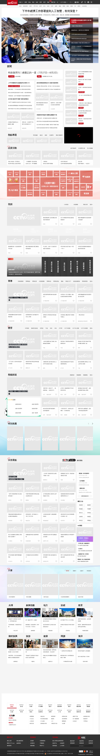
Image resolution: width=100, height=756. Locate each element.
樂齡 (60, 6)
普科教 (89, 512)
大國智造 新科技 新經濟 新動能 (48, 162)
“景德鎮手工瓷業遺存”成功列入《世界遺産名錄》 (14, 620)
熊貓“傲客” (49, 414)
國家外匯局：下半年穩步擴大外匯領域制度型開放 (19, 89)
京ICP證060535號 (11, 753)
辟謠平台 (54, 743)
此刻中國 (15, 229)
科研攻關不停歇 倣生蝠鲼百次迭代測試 (50, 556)
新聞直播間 (81, 92)
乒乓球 (60, 328)
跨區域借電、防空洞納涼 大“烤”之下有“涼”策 (32, 515)
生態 (30, 6)
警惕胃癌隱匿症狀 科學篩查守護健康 (67, 535)
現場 (44, 224)
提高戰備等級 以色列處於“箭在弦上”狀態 (32, 315)
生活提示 (75, 721)
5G (75, 6)
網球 (79, 347)
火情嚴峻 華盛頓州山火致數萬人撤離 (13, 123)
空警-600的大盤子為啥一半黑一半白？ (67, 247)
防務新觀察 (20, 281)
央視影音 (32, 743)
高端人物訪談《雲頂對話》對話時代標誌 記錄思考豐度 (14, 162)
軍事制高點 (56, 281)
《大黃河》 (80, 548)
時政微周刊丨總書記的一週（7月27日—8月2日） (33, 72)
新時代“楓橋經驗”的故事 (83, 561)
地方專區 (14, 190)
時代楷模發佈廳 (44, 718)
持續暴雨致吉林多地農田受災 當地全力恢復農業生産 (48, 89)
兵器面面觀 (41, 281)
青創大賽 (85, 204)
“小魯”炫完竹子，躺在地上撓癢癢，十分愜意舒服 (67, 409)
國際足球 (28, 368)
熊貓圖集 (85, 375)
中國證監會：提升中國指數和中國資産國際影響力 (19, 95)
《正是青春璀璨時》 (65, 596)
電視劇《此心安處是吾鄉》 (84, 559)
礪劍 (62, 281)
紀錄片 (81, 570)
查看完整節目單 (85, 496)
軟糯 (62, 394)
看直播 (86, 193)
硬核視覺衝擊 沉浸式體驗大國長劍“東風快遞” (50, 218)
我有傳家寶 (64, 718)
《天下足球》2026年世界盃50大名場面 (80, 55)
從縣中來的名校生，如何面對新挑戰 (84, 620)
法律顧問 (62, 743)
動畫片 (74, 570)
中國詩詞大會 (54, 723)
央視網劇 (75, 204)
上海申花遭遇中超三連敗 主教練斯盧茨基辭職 (50, 342)
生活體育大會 (81, 148)
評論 (29, 2)
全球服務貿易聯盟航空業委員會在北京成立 (49, 620)
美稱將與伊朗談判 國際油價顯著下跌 (47, 115)
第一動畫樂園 (76, 718)
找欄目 (76, 187)
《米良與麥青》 (12, 596)
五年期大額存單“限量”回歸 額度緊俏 (18, 99)
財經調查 (10, 520)
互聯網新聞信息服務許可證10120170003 (15, 751)
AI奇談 (32, 229)
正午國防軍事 (11, 321)
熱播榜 (87, 177)
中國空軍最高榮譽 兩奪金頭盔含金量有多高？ (32, 495)
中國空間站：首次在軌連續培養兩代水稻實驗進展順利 (14, 656)
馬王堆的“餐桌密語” (82, 556)
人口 (52, 721)
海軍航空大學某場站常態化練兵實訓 (49, 315)
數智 (72, 6)
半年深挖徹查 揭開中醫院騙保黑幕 (15, 556)
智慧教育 (91, 743)
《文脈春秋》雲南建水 (83, 538)
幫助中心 (42, 745)
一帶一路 (35, 6)
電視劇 (67, 570)
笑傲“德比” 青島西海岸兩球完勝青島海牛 (67, 342)
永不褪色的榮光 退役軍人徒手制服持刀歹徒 (50, 495)
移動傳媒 (32, 745)
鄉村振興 (25, 6)
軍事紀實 (34, 281)
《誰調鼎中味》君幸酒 (83, 554)
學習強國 (35, 135)
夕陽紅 (62, 541)
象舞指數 (30, 605)
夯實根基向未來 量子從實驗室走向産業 (50, 535)
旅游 (48, 6)
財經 (37, 2)
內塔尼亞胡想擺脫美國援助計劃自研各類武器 (84, 247)
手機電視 (42, 743)
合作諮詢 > (81, 745)
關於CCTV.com (11, 743)
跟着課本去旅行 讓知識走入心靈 (32, 650)
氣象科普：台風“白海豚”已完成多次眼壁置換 (56, 103)
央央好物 (84, 6)
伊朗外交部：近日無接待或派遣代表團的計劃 (47, 118)
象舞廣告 (19, 743)
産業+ (79, 6)
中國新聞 (81, 107)
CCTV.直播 (63, 2)
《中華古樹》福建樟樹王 (84, 543)
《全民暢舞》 (82, 480)
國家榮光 (45, 479)
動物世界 (85, 718)
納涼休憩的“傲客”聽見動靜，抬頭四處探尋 (49, 409)
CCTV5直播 (67, 328)
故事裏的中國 (86, 716)
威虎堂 (79, 224)
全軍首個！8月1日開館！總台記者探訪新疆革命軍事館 (67, 295)
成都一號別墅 (35, 412)
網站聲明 (9, 745)
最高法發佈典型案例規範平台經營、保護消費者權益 (19, 92)
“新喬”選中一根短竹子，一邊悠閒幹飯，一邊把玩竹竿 (49, 389)
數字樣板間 (73, 148)
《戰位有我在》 (81, 314)
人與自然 (32, 721)
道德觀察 (45, 500)
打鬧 (65, 394)
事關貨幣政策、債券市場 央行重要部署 (80, 30)
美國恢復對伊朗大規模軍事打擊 (32, 535)
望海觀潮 (50, 229)
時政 (20, 2)
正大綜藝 (42, 721)
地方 (20, 6)
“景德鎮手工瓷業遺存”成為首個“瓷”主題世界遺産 (32, 656)
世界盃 (41, 328)
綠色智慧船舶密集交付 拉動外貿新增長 (47, 83)
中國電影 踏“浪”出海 (47, 76)
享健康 (89, 509)
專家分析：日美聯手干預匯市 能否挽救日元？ (27, 123)
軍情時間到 (85, 281)
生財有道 (28, 561)
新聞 (26, 2)
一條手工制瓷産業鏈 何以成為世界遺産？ (15, 495)
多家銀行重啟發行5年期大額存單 (67, 625)
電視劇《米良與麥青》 (84, 473)
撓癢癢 (65, 414)
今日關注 (10, 541)
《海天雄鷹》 (28, 596)
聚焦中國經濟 (59, 135)
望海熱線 (54, 745)
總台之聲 (9, 740)
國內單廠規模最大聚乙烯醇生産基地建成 (42, 103)
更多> (91, 204)
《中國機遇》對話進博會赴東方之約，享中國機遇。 (32, 162)
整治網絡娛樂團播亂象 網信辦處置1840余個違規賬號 (20, 105)
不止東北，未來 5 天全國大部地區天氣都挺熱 (49, 247)
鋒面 (46, 135)
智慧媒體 (72, 743)
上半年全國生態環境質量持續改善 (79, 34)
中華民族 (85, 721)
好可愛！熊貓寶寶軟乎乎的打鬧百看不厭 (67, 389)
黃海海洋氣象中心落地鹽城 (84, 650)
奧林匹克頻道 (34, 328)
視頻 (33, 2)
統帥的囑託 (18, 76)
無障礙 (82, 3)
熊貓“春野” (84, 394)
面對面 (9, 500)
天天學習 (11, 76)
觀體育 (89, 505)
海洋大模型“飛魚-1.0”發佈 (83, 656)
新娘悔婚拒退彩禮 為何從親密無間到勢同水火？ (67, 495)
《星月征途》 (46, 596)
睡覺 (79, 394)
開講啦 (27, 500)
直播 (11, 400)
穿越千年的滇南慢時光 (83, 540)
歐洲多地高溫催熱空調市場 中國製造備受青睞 (47, 127)
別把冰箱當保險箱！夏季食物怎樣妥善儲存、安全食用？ (49, 650)
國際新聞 (10, 128)
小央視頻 (66, 204)
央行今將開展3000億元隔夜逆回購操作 (67, 218)
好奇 (44, 414)
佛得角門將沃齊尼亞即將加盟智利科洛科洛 (32, 362)
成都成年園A (35, 408)
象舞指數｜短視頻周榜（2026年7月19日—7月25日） (32, 625)
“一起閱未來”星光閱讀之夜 (66, 650)
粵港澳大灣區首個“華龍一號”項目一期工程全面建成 (48, 86)
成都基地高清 (18, 404)
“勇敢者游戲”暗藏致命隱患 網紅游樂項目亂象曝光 (14, 515)
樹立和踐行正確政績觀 (14, 86)
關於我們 (72, 741)
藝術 (68, 6)
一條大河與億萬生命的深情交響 (85, 550)
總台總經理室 (20, 740)
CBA (55, 328)
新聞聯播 (81, 76)
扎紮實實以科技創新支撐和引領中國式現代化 (81, 20)
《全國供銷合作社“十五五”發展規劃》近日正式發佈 (14, 650)
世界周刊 (63, 520)
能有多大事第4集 (12, 720)
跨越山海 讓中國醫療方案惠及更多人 (50, 656)
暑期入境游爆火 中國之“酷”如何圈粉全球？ (81, 42)
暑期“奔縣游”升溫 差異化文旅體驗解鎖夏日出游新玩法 (20, 108)
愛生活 (80, 512)
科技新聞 (38, 109)
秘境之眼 (32, 723)
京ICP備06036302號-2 (20, 753)
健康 (56, 6)
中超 (47, 328)
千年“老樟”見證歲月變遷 (83, 545)
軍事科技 (49, 281)
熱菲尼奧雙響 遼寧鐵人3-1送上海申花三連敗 (84, 362)
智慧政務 (81, 743)
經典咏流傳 (64, 716)
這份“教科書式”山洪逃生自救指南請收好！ (49, 625)
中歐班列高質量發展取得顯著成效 (79, 38)
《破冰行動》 (80, 596)
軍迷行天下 (68, 281)
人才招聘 (62, 745)
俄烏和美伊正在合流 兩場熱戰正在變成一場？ (67, 515)
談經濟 (80, 516)
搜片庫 (83, 187)
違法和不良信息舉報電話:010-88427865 (59, 751)
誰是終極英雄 (76, 281)
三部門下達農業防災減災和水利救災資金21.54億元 (19, 102)
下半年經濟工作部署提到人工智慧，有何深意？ (50, 10)
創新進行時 (45, 561)
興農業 (89, 516)
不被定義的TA (69, 229)
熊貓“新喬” (49, 394)
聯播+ (39, 76)
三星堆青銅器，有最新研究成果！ (14, 625)
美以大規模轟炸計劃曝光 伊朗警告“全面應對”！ (15, 535)
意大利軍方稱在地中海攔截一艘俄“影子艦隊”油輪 (48, 124)
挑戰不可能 (75, 716)
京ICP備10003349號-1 (39, 753)
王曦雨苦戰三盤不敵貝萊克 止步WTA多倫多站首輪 (50, 362)
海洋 (80, 636)
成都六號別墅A (35, 404)
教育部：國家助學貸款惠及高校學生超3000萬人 (84, 625)
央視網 (32, 740)
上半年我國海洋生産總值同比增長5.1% (19, 83)
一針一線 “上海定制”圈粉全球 (84, 95)
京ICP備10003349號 (29, 753)
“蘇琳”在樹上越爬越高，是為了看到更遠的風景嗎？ (84, 409)
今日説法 (10, 561)
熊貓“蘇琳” (84, 414)
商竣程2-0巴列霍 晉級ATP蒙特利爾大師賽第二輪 (84, 342)
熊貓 (48, 2)
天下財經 (81, 115)
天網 (62, 561)
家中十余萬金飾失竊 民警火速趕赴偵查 (67, 556)
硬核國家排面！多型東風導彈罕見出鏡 (14, 247)
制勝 (62, 479)
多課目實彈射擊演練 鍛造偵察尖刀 (50, 295)
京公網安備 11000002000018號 (53, 753)
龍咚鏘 (85, 229)
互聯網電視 (42, 740)
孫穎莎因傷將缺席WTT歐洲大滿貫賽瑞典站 (67, 362)
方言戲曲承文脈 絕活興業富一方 (32, 556)
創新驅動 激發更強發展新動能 (72, 15)
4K (57, 2)
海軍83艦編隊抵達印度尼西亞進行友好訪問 (84, 295)
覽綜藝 (80, 509)
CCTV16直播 (84, 328)
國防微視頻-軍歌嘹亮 (83, 321)
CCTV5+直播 (75, 328)
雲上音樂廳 (90, 148)
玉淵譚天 (51, 135)
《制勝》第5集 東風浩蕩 (78, 25)
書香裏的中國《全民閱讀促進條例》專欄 (67, 656)
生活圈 (63, 723)
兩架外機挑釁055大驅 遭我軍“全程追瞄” (84, 218)
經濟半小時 (45, 541)
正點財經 (81, 123)
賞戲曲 (89, 520)
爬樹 (79, 414)
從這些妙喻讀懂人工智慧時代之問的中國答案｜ (31, 15)
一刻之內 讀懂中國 (17, 231)
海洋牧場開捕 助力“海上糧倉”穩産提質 (80, 51)
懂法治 (80, 520)
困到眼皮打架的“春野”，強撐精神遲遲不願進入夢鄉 (84, 389)
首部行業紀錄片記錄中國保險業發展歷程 (66, 162)
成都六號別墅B (18, 408)
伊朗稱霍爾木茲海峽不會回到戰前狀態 (14, 315)
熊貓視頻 (72, 375)
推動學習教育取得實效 (26, 86)
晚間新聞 (53, 716)
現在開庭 (63, 500)
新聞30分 (81, 100)
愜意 (62, 414)
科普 (52, 6)
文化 (44, 6)
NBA (51, 328)
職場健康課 (45, 520)
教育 (44, 2)
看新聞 (80, 505)
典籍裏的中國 (43, 723)
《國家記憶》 (82, 488)
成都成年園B (18, 412)
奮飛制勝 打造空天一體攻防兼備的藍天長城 (67, 474)
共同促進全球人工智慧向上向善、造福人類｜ (54, 15)
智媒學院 (81, 741)
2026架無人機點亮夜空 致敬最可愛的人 (67, 315)
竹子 (44, 394)
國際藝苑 (64, 721)
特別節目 (89, 570)
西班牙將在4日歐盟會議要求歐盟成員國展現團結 (48, 121)
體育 (41, 2)
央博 (40, 6)
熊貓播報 (79, 375)
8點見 (41, 135)
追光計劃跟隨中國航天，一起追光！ (84, 162)
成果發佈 (91, 741)
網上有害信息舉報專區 (57, 740)
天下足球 (10, 368)
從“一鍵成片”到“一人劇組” (31, 620)
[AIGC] (77, 2)
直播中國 (53, 2)
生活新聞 (53, 109)
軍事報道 (28, 281)
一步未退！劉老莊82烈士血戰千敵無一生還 (49, 474)
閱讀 (64, 6)
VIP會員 (27, 328)
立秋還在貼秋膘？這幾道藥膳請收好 (49, 515)
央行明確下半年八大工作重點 (67, 620)
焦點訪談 (81, 84)
